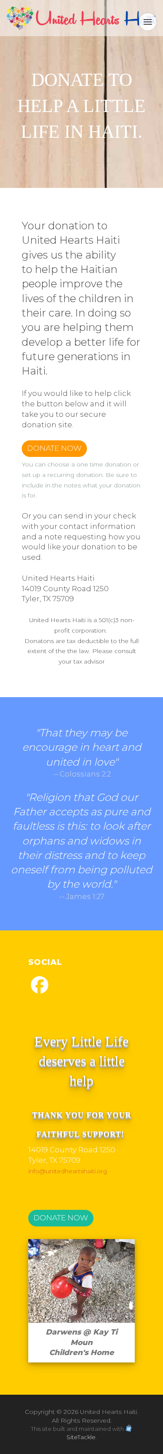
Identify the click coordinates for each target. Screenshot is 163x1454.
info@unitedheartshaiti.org (67, 1171)
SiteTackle (81, 1437)
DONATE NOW (54, 448)
